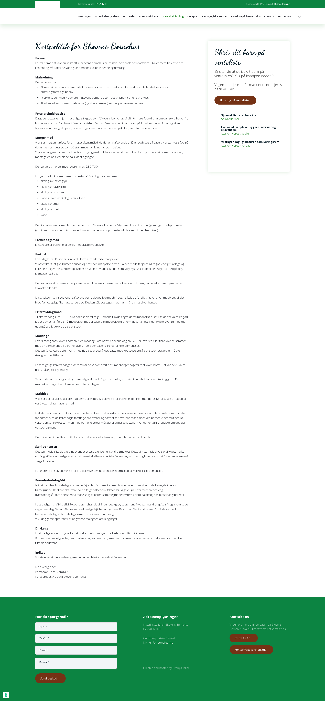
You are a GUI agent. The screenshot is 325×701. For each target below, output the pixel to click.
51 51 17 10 (101, 3)
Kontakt (269, 16)
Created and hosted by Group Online (166, 668)
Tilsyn (298, 16)
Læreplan (192, 16)
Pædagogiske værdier (215, 16)
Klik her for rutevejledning (158, 642)
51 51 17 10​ (242, 638)
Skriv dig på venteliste (234, 100)
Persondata (284, 16)
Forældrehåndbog (173, 16)
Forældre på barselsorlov (246, 16)
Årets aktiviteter (149, 16)
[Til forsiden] (47, 12)
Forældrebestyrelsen (107, 16)
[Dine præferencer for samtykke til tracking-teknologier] (6, 695)
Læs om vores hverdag (235, 145)
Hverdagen (84, 16)
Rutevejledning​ (282, 3)
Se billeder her (230, 119)
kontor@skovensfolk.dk (250, 650)
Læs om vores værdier (235, 133)
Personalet (129, 16)
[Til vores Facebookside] (148, 655)
